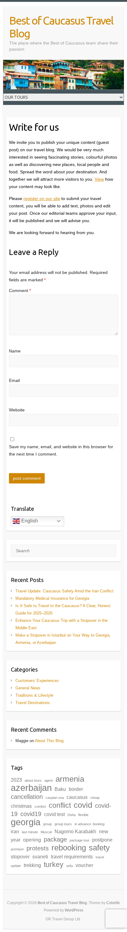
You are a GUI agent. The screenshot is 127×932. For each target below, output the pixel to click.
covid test (54, 814)
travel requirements (72, 856)
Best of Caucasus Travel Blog (61, 27)
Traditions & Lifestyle (34, 695)
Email (14, 380)
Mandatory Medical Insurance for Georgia (52, 598)
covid (83, 805)
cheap (95, 797)
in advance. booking (89, 824)
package (55, 839)
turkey (53, 864)
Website (17, 409)
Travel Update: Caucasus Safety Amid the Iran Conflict (64, 591)
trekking (32, 865)
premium (17, 849)
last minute (30, 832)
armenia (69, 779)
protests (38, 848)
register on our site (41, 198)
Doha (72, 815)
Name (15, 351)
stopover (20, 856)
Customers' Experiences (37, 680)
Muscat (46, 832)
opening (32, 839)
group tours (63, 824)
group (47, 824)
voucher (84, 865)
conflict (60, 805)
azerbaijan (31, 788)
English (29, 520)
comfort (40, 806)
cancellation (27, 796)
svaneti (40, 856)
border (76, 789)
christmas (21, 806)
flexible (83, 815)
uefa (69, 866)
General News (27, 688)
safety (99, 847)
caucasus (77, 797)
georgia (25, 822)
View (99, 179)
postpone (102, 839)
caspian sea (55, 797)
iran (15, 831)
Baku (60, 789)
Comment (20, 290)
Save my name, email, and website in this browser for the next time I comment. (61, 450)
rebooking (68, 847)
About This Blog (49, 740)
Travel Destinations (32, 702)
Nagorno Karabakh (75, 831)
